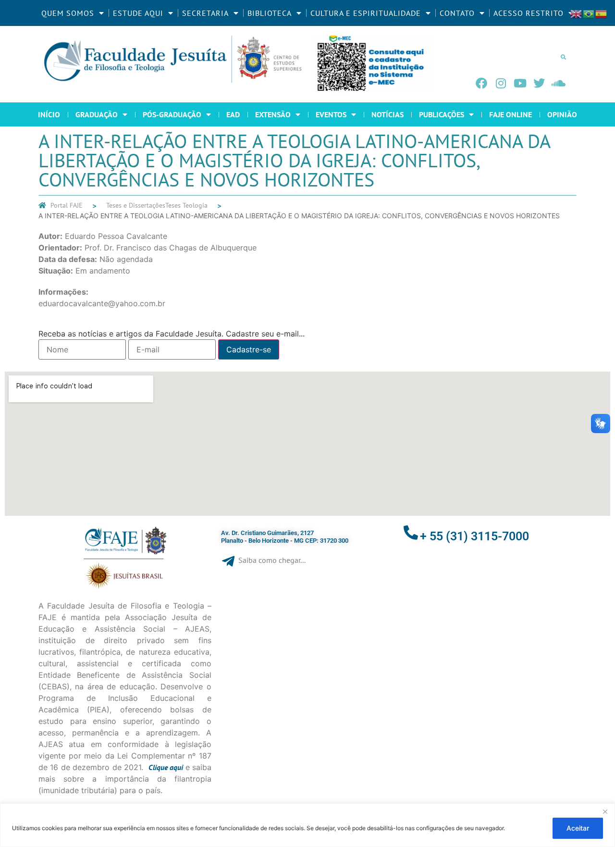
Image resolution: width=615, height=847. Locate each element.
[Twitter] (539, 83)
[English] (576, 13)
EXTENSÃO (273, 114)
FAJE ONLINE (510, 114)
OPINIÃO (562, 114)
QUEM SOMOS (67, 13)
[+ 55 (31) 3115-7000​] (411, 532)
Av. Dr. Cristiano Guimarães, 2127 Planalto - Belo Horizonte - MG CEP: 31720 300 (284, 536)
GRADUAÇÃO (96, 114)
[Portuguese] (589, 13)
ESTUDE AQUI (138, 13)
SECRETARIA (205, 13)
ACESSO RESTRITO (528, 13)
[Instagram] (500, 83)
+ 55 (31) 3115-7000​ (474, 536)
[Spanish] (601, 13)
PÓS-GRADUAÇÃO (172, 114)
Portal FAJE (66, 205)
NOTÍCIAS (387, 114)
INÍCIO (49, 114)
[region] (307, 825)
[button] (563, 57)
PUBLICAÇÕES (441, 114)
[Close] (605, 811)
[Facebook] (481, 83)
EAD (233, 114)
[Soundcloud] (558, 83)
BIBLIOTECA (269, 13)
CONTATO (457, 13)
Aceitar (577, 828)
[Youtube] (519, 83)
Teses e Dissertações (135, 205)
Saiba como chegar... (272, 560)
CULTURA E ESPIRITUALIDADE (365, 13)
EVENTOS (331, 114)
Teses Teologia (186, 205)
